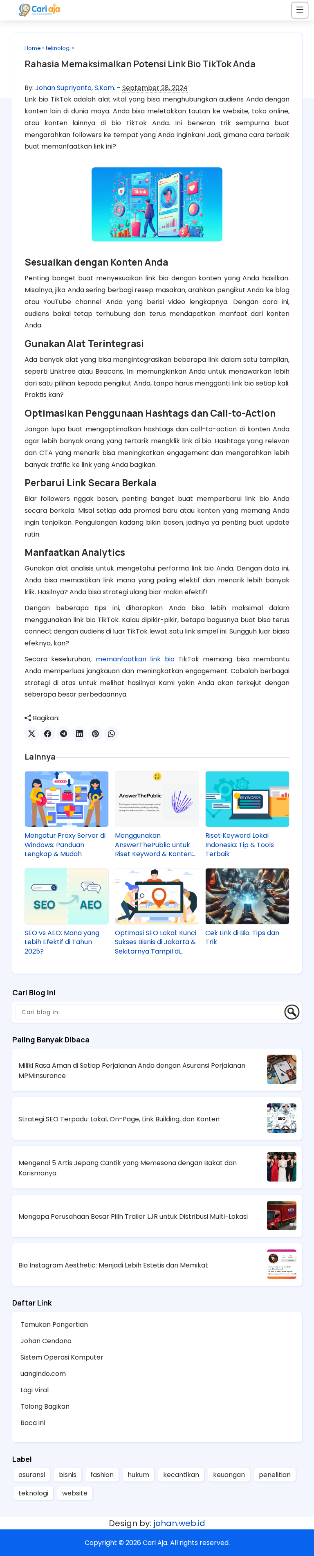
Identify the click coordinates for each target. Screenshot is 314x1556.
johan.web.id (179, 1523)
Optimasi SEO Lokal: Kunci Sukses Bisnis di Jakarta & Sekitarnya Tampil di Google (155, 942)
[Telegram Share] (63, 734)
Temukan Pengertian (54, 1324)
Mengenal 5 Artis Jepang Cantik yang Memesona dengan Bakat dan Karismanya (127, 1168)
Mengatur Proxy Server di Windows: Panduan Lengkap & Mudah (65, 845)
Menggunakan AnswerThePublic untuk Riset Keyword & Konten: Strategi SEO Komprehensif (154, 845)
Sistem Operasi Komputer (61, 1357)
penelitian (275, 1474)
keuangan (229, 1474)
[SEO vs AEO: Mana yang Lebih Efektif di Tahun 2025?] (67, 896)
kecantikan (181, 1474)
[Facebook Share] (47, 734)
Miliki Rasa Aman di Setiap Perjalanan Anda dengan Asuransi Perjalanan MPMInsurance (131, 1070)
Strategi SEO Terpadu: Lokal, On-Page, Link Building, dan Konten (119, 1119)
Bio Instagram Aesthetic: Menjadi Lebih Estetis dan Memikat (113, 1265)
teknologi (58, 48)
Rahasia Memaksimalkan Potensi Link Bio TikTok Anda (140, 64)
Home (33, 48)
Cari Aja (155, 1542)
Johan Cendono (46, 1341)
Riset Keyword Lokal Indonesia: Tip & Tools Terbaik (239, 845)
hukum (138, 1474)
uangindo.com (43, 1373)
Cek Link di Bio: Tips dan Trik (242, 938)
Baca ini (32, 1422)
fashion (102, 1474)
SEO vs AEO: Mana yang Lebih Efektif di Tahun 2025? (62, 942)
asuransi (31, 1474)
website (74, 1493)
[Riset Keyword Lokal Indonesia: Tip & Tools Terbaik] (247, 799)
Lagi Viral (34, 1390)
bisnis (67, 1474)
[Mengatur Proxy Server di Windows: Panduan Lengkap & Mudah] (67, 799)
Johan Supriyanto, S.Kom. (75, 87)
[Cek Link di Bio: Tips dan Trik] (247, 896)
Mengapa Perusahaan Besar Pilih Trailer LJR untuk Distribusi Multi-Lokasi (133, 1216)
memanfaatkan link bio (135, 659)
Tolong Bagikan (45, 1406)
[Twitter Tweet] (32, 734)
